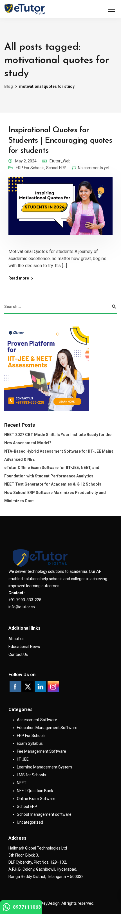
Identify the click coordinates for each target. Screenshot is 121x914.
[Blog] (24, 9)
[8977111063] (6, 908)
